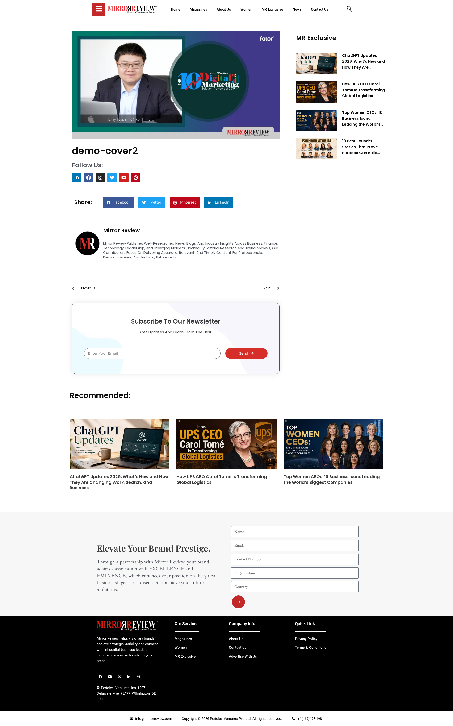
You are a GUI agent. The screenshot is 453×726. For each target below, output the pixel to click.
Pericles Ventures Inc (117, 688)
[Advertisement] (331, 234)
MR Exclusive (316, 38)
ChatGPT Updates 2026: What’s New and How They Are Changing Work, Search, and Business (363, 61)
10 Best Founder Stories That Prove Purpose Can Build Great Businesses (360, 147)
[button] (118, 202)
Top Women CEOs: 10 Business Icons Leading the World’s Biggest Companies (362, 118)
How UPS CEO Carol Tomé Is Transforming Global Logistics (363, 89)
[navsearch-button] (349, 9)
